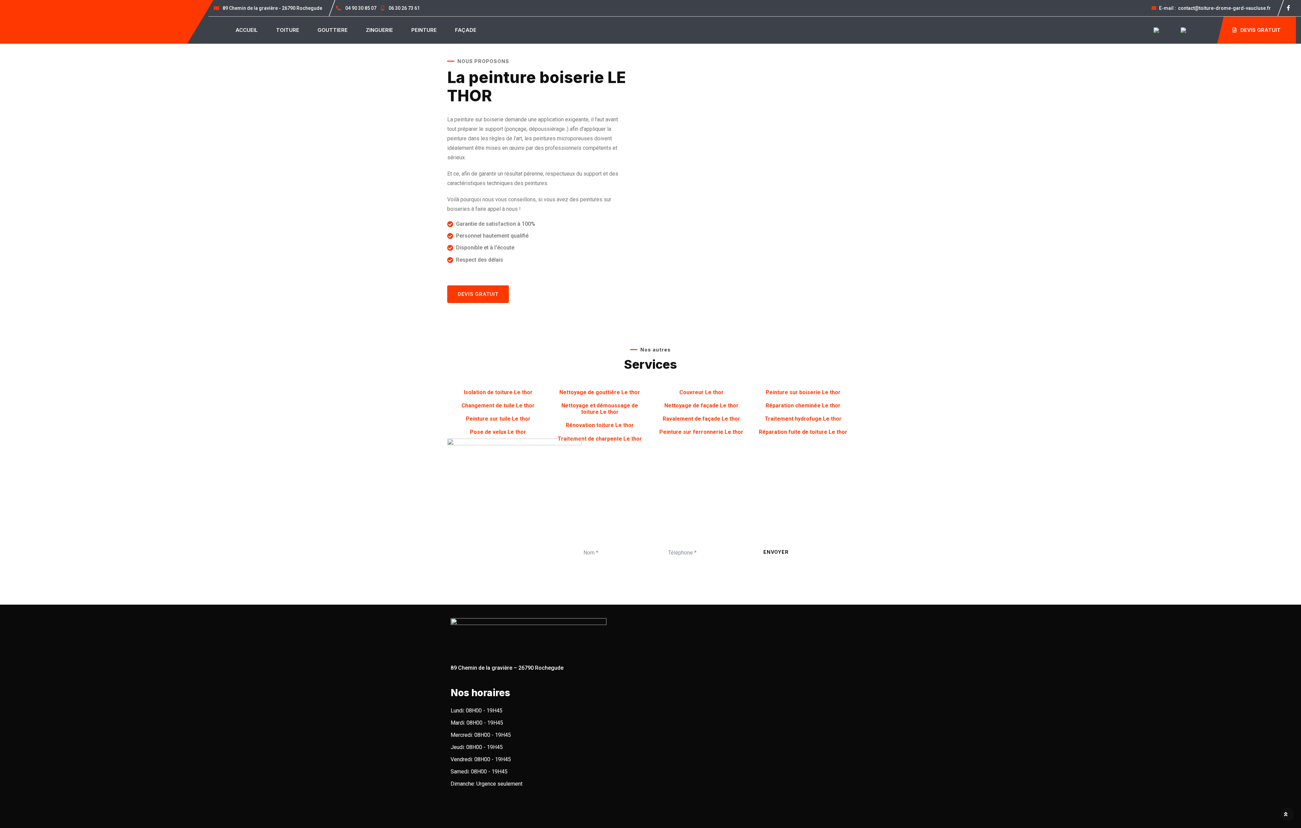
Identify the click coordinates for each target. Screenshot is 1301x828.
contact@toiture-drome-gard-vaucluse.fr (1215, 8)
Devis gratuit (1260, 30)
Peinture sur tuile (498, 419)
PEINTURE (424, 30)
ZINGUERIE (379, 30)
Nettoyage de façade (701, 405)
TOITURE (287, 30)
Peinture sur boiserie (803, 392)
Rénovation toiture (600, 425)
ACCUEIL (246, 30)
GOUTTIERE (332, 30)
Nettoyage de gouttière (599, 392)
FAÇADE (465, 30)
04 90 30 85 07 (360, 8)
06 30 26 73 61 (404, 8)
